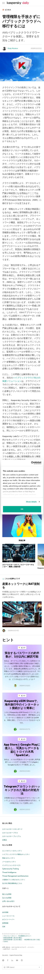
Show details (31, 502)
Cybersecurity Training (10, 869)
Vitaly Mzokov (13, 48)
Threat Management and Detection (15, 876)
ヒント (23, 647)
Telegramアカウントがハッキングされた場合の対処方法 (22, 790)
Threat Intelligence (9, 872)
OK (22, 509)
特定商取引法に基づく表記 (32, 939)
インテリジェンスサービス (11, 865)
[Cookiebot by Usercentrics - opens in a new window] (31, 462)
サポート (5, 888)
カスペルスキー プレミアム (11, 836)
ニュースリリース (8, 916)
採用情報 (5, 923)
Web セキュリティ (8, 858)
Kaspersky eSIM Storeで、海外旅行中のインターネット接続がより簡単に (22, 704)
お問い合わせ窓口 (8, 901)
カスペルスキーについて (11, 906)
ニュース (14, 949)
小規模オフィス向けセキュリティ (13, 880)
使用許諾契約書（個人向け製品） (13, 938)
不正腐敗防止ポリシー (24, 936)
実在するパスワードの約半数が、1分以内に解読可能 (22, 654)
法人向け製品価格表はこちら (12, 883)
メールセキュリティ (9, 862)
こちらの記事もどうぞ (12, 578)
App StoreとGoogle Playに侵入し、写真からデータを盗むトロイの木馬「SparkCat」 (22, 750)
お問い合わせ (6, 947)
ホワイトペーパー (8, 919)
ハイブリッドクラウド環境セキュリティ (16, 854)
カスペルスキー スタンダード (12, 829)
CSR (3, 927)
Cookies (5, 941)
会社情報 (5, 912)
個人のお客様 (6, 894)
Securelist (5, 955)
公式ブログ (6, 949)
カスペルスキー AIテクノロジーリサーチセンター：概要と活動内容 (18, 566)
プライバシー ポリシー (10, 936)
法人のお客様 (7, 845)
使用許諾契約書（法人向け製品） (13, 939)
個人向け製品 (7, 823)
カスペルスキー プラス (10, 833)
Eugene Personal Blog (16, 955)
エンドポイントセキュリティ (12, 851)
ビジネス (8, 10)
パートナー (31, 947)
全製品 (4, 840)
